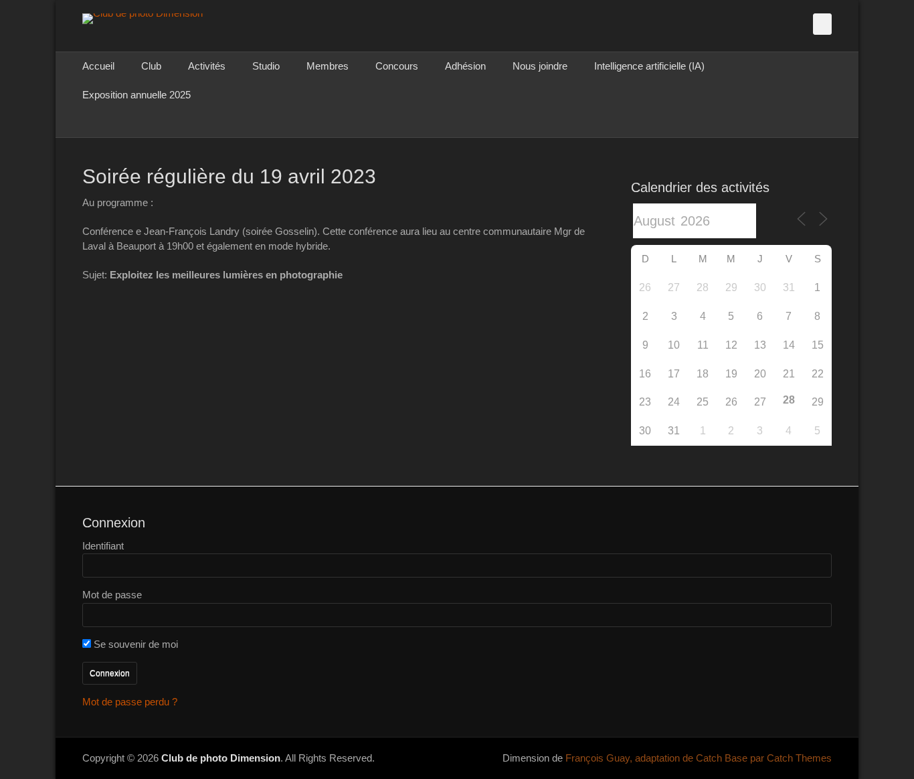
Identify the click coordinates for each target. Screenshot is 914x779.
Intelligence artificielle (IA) (649, 66)
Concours (396, 66)
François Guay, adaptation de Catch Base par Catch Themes (698, 758)
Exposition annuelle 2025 (136, 94)
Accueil (98, 66)
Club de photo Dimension (220, 758)
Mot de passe (112, 594)
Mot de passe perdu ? (129, 701)
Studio (266, 66)
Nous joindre (540, 66)
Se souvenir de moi (134, 644)
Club (151, 66)
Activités (206, 66)
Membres (327, 66)
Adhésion (465, 66)
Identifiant (103, 545)
